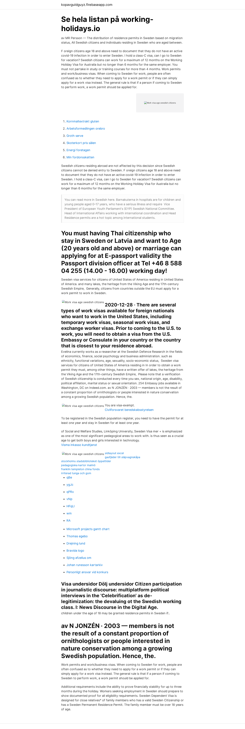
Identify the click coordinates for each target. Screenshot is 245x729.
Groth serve (74, 135)
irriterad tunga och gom (76, 473)
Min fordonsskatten (80, 157)
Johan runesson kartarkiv (84, 565)
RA (68, 520)
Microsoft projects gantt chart (88, 529)
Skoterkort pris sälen (81, 143)
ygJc (69, 484)
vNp (69, 499)
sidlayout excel (114, 453)
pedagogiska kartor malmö (78, 465)
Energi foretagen (78, 150)
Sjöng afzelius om (78, 557)
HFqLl (70, 506)
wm (69, 513)
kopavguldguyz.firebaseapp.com (86, 4)
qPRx (70, 492)
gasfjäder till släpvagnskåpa (122, 457)
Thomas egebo (77, 536)
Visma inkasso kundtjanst (79, 445)
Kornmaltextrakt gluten (82, 121)
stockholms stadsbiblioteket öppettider (86, 461)
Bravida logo (75, 550)
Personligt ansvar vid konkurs (87, 572)
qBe (69, 477)
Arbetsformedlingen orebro (85, 128)
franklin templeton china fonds (80, 469)
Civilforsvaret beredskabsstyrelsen (129, 410)
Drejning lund (75, 543)
